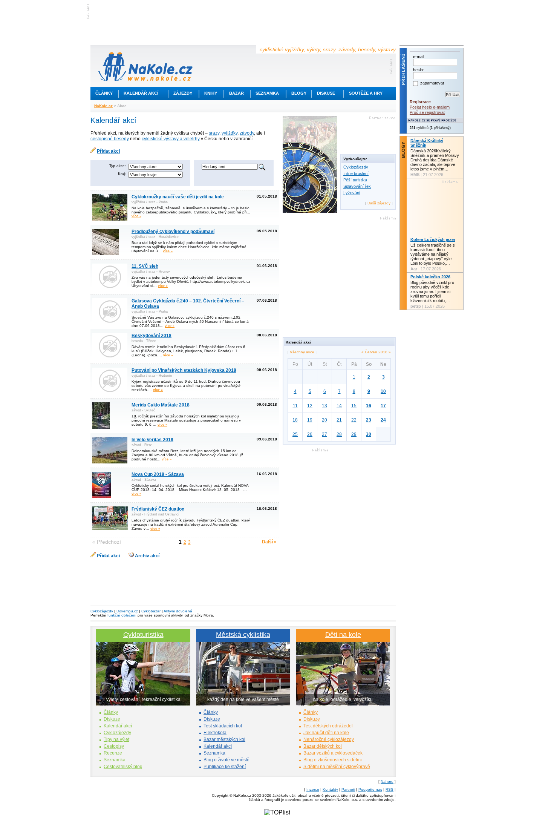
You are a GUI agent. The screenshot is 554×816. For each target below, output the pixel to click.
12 (309, 405)
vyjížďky (229, 133)
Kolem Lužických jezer (432, 239)
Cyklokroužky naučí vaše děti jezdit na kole (178, 196)
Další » (269, 542)
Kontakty (330, 789)
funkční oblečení (121, 615)
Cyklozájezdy (355, 167)
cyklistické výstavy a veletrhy (171, 138)
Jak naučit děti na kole (326, 732)
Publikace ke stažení (225, 766)
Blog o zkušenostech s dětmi (332, 759)
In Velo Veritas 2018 (152, 439)
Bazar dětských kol (322, 746)
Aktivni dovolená (178, 611)
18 (295, 420)
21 (339, 420)
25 (295, 434)
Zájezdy (182, 93)
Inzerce (312, 789)
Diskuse (326, 93)
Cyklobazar (151, 611)
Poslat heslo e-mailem (430, 107)
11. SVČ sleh (145, 266)
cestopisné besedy (109, 138)
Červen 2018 (376, 352)
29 (354, 434)
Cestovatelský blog (123, 766)
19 (309, 420)
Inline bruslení (356, 173)
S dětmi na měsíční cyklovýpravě (336, 766)
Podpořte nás (370, 789)
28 (339, 434)
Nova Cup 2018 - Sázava (158, 474)
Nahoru (387, 781)
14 (339, 405)
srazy (214, 133)
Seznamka (267, 93)
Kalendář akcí (141, 93)
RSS (389, 789)
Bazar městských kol (224, 739)
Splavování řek (357, 186)
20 (324, 420)
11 (295, 405)
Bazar (236, 93)
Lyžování (351, 192)
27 (324, 434)
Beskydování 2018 (151, 335)
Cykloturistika (143, 634)
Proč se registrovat (427, 112)
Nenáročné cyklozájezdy (328, 739)
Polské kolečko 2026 (430, 277)
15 (354, 405)
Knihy (210, 93)
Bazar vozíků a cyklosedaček (333, 753)
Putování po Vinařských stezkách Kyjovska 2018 (184, 370)
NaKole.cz (103, 106)
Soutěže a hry (366, 93)
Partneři (348, 789)
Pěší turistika (355, 180)
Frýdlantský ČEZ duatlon (158, 509)
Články (104, 93)
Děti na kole (343, 634)
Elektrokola (215, 732)
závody (247, 133)
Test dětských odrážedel (328, 726)
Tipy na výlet (116, 739)
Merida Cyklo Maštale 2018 (161, 405)
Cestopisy (114, 746)
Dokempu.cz (127, 611)
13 (324, 405)
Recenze (113, 753)
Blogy (298, 93)
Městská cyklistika (243, 634)
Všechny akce (302, 352)
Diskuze (112, 719)
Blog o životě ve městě (226, 759)
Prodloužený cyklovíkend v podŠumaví (173, 231)
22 (354, 420)
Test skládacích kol (223, 726)
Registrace (420, 102)
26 (309, 434)
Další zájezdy (378, 203)
